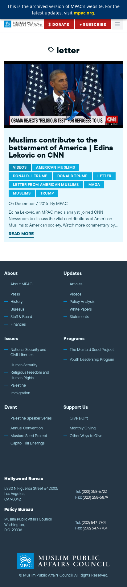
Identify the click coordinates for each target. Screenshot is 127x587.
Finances (18, 324)
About (11, 273)
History (16, 301)
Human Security (23, 365)
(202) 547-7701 (90, 522)
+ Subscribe (93, 24)
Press (15, 294)
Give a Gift (79, 418)
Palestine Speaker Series (31, 418)
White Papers (81, 309)
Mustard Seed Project (28, 436)
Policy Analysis (82, 301)
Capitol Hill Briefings (27, 443)
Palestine (18, 385)
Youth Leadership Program (92, 359)
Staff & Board (21, 317)
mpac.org (84, 13)
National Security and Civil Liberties (28, 352)
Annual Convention (26, 428)
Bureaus (17, 309)
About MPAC (21, 284)
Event (10, 407)
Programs (73, 338)
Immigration (20, 393)
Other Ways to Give (86, 436)
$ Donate (58, 24)
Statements (79, 317)
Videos (75, 294)
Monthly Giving (83, 428)
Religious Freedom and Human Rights (29, 375)
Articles (76, 284)
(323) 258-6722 (91, 491)
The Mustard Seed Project (92, 349)
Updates (72, 273)
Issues (11, 338)
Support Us (75, 407)
